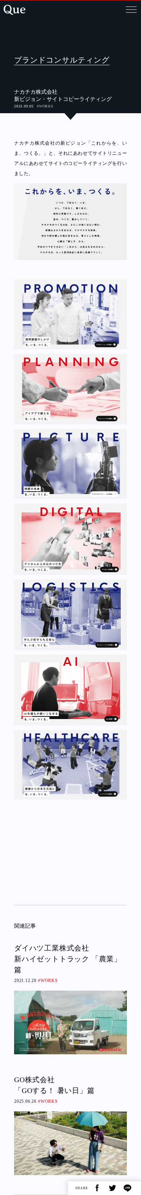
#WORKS (45, 106)
